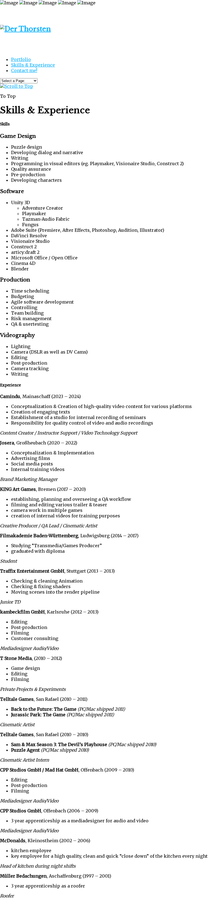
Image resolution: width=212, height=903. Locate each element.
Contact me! (24, 70)
